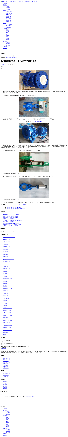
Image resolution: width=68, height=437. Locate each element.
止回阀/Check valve (7, 308)
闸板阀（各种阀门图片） (9, 218)
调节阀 (4, 23)
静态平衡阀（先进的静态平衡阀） (11, 217)
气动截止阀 (5, 295)
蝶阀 (7, 34)
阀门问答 (8, 45)
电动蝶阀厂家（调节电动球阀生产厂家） (17, 208)
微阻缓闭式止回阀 (7, 330)
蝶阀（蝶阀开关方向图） (9, 221)
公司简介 (8, 6)
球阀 (7, 32)
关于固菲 (5, 5)
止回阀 (7, 38)
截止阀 (7, 35)
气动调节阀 (8, 27)
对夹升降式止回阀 (7, 325)
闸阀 (7, 36)
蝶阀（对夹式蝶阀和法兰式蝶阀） (11, 223)
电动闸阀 (5, 300)
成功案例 (5, 46)
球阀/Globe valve (7, 268)
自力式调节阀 (9, 24)
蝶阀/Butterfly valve (7, 278)
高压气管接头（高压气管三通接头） (11, 214)
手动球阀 (5, 273)
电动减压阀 (8, 18)
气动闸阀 (5, 303)
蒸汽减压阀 (8, 17)
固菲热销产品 (6, 28)
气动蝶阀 (5, 283)
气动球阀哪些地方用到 (36, 121)
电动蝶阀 (5, 281)
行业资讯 (8, 43)
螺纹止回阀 (5, 332)
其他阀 (7, 39)
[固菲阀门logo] (20, 1)
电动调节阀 (8, 25)
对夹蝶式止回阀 (7, 327)
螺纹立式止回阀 (7, 312)
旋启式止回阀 (6, 322)
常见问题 (14, 57)
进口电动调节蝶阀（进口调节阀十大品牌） (13, 220)
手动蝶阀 (5, 286)
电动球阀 (5, 271)
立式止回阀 (5, 317)
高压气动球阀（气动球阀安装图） (11, 216)
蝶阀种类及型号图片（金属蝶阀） (11, 225)
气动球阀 (5, 276)
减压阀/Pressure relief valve (9, 237)
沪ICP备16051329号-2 (29, 396)
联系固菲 (5, 48)
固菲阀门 (5, 3)
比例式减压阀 (9, 13)
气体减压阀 (8, 14)
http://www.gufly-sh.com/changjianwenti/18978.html (17, 204)
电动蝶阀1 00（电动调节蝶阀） (14, 207)
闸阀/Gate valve (6, 298)
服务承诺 (8, 7)
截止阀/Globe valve (7, 288)
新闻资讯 (5, 41)
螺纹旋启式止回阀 (7, 315)
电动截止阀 (5, 290)
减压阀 (4, 10)
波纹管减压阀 (9, 16)
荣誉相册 (8, 9)
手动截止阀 (5, 293)
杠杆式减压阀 (9, 11)
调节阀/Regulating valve (8, 259)
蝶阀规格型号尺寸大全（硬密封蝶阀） (12, 224)
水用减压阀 (8, 21)
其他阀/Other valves (7, 334)
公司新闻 (8, 42)
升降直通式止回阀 (7, 320)
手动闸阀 (5, 305)
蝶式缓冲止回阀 (7, 310)
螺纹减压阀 (8, 20)
